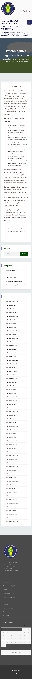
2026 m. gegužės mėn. (11, 312)
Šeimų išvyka (9, 274)
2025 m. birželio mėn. (11, 345)
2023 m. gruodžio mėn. (12, 397)
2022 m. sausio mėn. (11, 477)
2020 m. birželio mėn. (11, 514)
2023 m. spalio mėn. (11, 404)
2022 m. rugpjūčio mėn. (12, 455)
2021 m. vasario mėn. (11, 496)
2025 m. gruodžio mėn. (12, 331)
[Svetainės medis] (26, 11)
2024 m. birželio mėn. (11, 378)
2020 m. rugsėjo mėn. (11, 510)
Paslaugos (5, 604)
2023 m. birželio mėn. (11, 419)
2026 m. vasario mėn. (11, 323)
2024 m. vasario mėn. (11, 389)
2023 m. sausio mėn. (11, 437)
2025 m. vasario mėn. (11, 353)
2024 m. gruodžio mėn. (12, 360)
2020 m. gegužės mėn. (11, 518)
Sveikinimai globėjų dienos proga (14, 281)
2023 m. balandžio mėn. (12, 426)
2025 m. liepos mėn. (11, 342)
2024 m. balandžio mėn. (12, 386)
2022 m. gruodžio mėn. (12, 441)
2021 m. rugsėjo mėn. (11, 492)
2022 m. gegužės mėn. (11, 463)
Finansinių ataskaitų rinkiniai (10, 586)
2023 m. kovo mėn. (11, 430)
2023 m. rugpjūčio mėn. (12, 411)
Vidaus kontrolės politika (9, 597)
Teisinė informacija (7, 612)
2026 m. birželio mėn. (11, 309)
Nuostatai (5, 589)
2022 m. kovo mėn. (11, 470)
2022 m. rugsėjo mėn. (11, 452)
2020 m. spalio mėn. (11, 507)
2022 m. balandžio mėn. (12, 466)
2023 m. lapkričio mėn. (12, 400)
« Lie (2, 648)
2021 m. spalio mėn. (11, 488)
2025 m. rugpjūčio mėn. (12, 338)
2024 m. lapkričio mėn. (12, 364)
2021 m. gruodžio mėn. (12, 481)
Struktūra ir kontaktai (8, 608)
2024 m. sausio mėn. (11, 393)
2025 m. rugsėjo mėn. (11, 334)
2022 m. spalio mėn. (11, 448)
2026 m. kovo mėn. (11, 320)
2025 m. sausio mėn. (11, 356)
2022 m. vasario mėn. (11, 474)
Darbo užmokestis (7, 582)
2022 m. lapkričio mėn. (12, 444)
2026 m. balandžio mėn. (12, 316)
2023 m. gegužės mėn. (11, 422)
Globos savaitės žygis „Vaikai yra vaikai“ (16, 285)
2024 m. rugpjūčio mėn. (12, 375)
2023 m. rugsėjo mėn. (11, 408)
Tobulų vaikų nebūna (11, 277)
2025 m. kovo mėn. (11, 349)
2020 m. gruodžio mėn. (12, 499)
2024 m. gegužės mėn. (11, 382)
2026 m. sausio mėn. (11, 327)
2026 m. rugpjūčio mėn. (12, 301)
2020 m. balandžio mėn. (12, 521)
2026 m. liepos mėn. (11, 305)
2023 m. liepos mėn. (11, 415)
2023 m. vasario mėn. (11, 433)
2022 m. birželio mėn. (11, 459)
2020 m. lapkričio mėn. (12, 503)
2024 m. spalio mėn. (11, 367)
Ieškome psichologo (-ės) (12, 270)
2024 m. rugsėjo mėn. (11, 371)
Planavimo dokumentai (8, 593)
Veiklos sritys (6, 615)
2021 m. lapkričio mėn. (12, 485)
